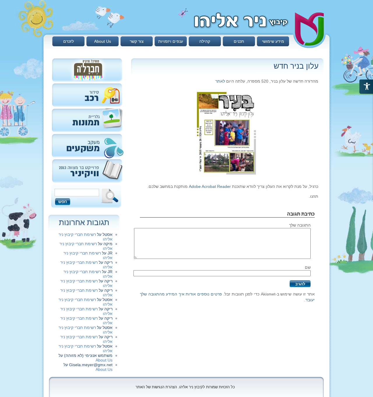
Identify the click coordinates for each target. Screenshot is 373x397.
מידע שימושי (273, 41)
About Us (102, 41)
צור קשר (137, 41)
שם (308, 267)
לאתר (220, 81)
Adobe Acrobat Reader (210, 186)
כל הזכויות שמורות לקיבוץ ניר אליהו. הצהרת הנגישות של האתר (185, 387)
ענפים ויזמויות (170, 41)
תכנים (239, 41)
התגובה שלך (300, 225)
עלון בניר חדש (296, 66)
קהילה (204, 41)
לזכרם (68, 41)
